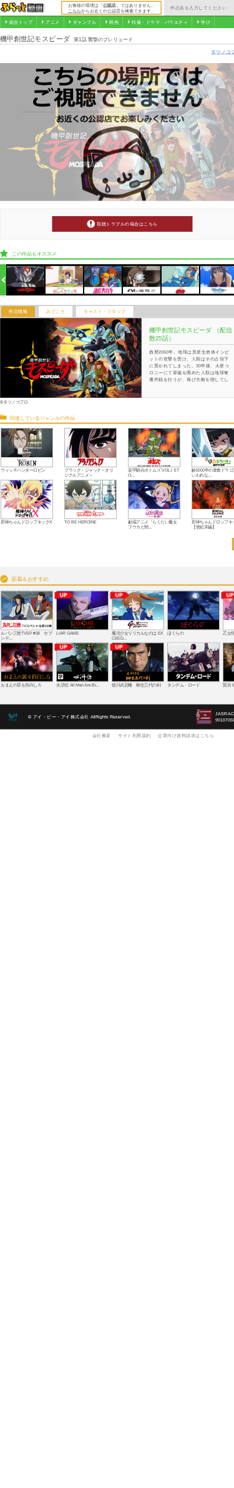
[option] (26, 280)
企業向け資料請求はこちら (186, 735)
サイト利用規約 (134, 735)
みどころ (55, 311)
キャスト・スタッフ (105, 311)
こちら (74, 10)
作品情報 (18, 311)
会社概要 (101, 735)
